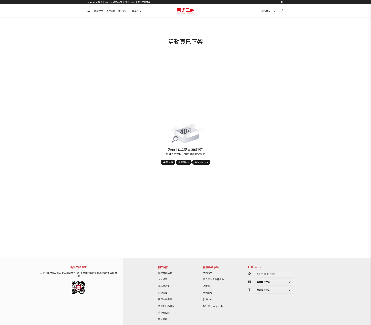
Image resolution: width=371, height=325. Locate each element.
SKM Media (130, 2)
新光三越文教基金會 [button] (213, 279)
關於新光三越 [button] (165, 272)
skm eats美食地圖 (113, 2)
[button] (281, 2)
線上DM (122, 10)
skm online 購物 (94, 2)
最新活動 (98, 10)
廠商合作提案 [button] (165, 299)
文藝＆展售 (135, 10)
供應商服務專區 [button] (166, 306)
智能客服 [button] (162, 319)
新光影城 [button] (207, 292)
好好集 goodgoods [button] (213, 306)
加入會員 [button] (266, 10)
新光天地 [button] (207, 272)
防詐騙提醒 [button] (164, 312)
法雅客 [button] (206, 286)
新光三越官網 (144, 2)
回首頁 (169, 162)
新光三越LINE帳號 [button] (266, 274)
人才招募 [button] (162, 279)
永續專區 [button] (162, 292)
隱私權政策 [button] (164, 286)
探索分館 (111, 10)
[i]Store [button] (207, 299)
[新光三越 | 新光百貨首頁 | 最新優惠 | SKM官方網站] (185, 10)
